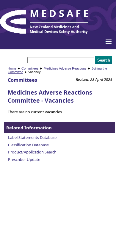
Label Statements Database (32, 137)
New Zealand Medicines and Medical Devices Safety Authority (59, 29)
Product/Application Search (32, 152)
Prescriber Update (24, 159)
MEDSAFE (60, 13)
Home (12, 68)
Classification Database (28, 145)
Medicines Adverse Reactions (65, 68)
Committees (30, 68)
